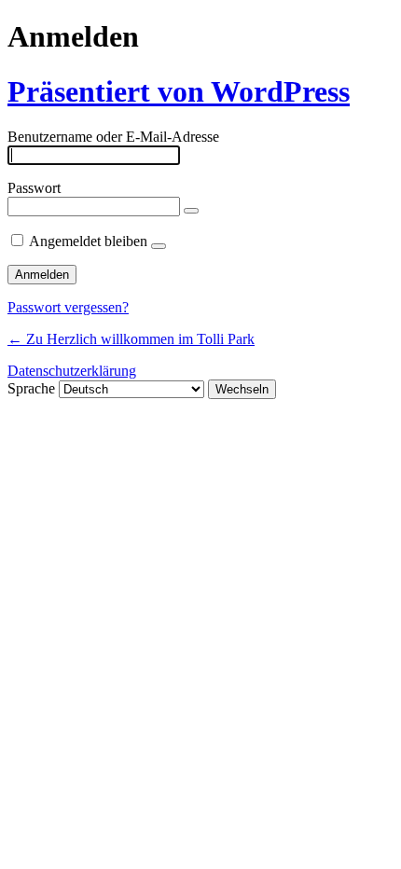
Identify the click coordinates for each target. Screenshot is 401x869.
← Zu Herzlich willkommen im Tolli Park (131, 339)
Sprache (31, 388)
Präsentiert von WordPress (178, 91)
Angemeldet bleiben (88, 241)
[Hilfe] (158, 246)
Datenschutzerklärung (71, 371)
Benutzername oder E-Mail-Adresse (113, 137)
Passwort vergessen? (68, 307)
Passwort (34, 188)
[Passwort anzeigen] (191, 211)
